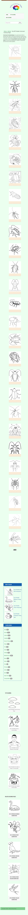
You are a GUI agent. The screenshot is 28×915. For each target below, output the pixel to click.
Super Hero (6, 675)
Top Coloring (13, 14)
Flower (5, 644)
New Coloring (8, 17)
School (5, 669)
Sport (5, 672)
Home (7, 14)
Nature (5, 661)
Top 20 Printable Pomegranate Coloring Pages (17, 615)
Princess (6, 667)
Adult (5, 629)
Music (5, 658)
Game (5, 649)
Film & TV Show (7, 641)
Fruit (5, 646)
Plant (5, 664)
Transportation (7, 678)
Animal (5, 632)
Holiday (5, 652)
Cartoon (6, 635)
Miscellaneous (7, 655)
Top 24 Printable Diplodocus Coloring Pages (17, 599)
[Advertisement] (14, 45)
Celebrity (6, 638)
